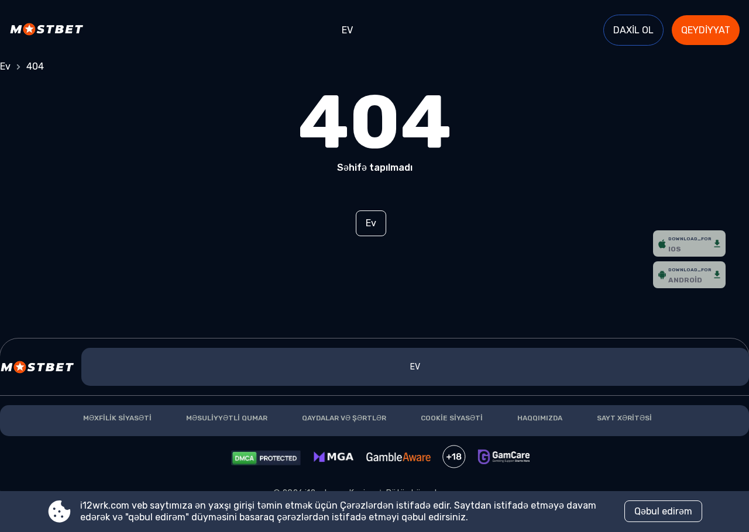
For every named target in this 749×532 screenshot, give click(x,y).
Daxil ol (633, 30)
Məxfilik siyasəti (117, 418)
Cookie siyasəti (452, 418)
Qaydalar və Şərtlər (344, 418)
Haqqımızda (539, 418)
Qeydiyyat (705, 30)
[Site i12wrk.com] (50, 30)
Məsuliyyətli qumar (226, 418)
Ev (347, 30)
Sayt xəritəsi (624, 418)
